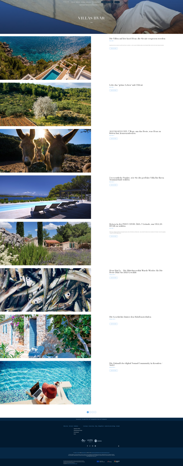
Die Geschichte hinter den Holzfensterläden (130, 317)
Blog (93, 2)
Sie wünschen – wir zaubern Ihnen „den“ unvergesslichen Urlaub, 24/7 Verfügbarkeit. (91, 419)
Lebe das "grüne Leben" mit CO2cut (126, 85)
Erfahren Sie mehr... (92, 4)
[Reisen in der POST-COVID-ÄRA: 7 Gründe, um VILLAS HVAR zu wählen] (45, 243)
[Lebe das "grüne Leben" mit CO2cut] (45, 104)
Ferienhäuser (76, 432)
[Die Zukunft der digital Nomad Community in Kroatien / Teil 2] (45, 382)
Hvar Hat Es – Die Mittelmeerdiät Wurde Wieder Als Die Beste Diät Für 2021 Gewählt (136, 272)
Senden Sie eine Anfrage (110, 426)
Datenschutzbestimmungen (105, 452)
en (118, 2)
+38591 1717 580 (77, 452)
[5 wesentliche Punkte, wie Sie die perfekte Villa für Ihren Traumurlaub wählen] (45, 197)
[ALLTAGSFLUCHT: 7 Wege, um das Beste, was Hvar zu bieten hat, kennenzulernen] (45, 150)
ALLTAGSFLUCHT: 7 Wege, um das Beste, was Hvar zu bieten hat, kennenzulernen (135, 132)
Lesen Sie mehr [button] (114, 48)
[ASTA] (98, 440)
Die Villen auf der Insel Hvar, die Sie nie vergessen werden (137, 39)
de (116, 2)
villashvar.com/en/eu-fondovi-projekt (72, 463)
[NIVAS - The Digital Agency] (118, 446)
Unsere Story (88, 2)
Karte (75, 434)
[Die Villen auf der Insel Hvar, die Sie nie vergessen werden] (45, 57)
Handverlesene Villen (78, 430)
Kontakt (118, 426)
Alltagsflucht (97, 2)
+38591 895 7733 (84, 452)
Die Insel (73, 2)
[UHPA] (90, 440)
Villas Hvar (65, 426)
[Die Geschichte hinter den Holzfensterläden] (45, 336)
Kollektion (78, 2)
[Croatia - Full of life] (83, 440)
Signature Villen (77, 428)
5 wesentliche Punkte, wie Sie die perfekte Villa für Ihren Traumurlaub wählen (136, 179)
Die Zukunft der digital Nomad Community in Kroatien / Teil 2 (135, 364)
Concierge (83, 2)
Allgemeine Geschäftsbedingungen (96, 452)
